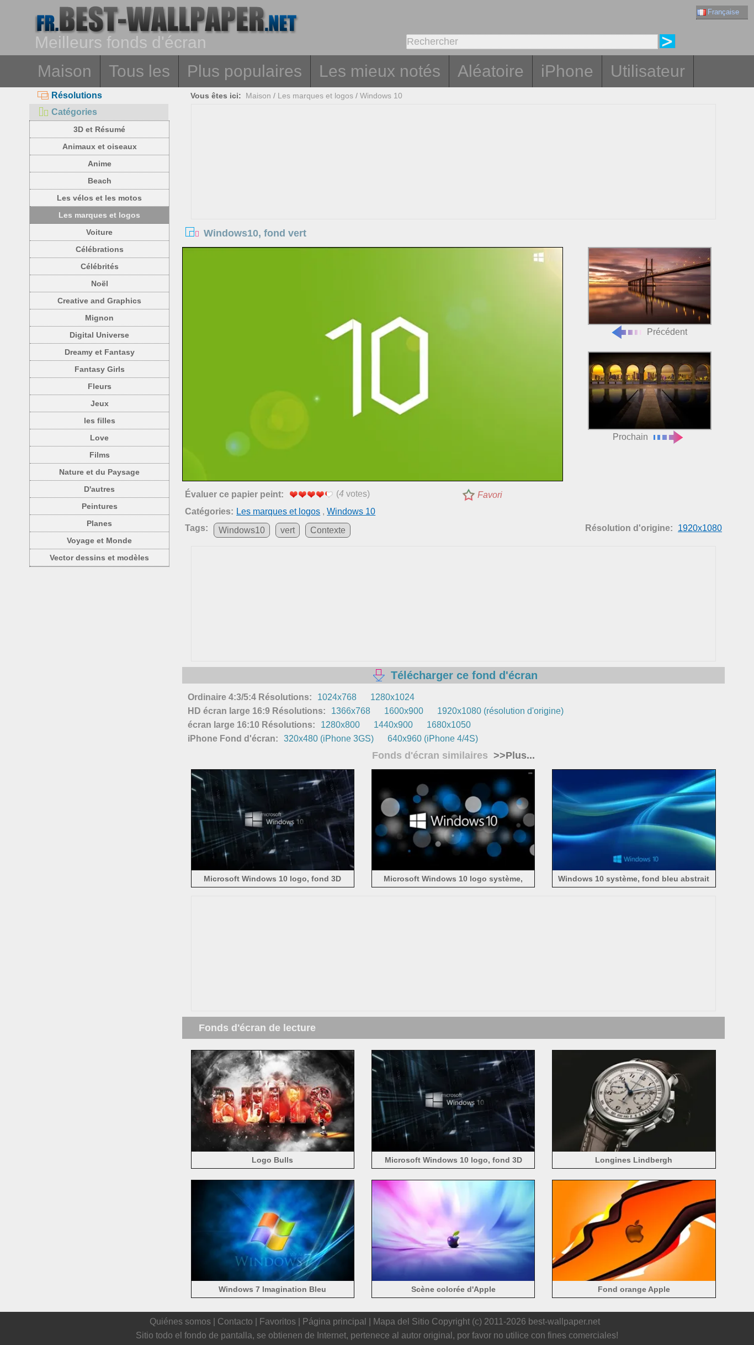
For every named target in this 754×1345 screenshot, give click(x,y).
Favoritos (277, 1321)
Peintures (100, 506)
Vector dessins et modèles (99, 557)
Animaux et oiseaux (99, 146)
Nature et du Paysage (99, 471)
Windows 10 (381, 95)
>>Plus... (513, 755)
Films (99, 454)
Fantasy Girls (100, 369)
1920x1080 (700, 528)
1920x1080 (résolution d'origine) (500, 711)
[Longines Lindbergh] (634, 1149)
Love (99, 437)
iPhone (567, 71)
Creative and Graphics (99, 300)
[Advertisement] (453, 187)
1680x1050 (449, 724)
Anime (99, 163)
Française (723, 12)
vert (287, 530)
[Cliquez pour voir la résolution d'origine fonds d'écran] (372, 366)
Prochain (630, 437)
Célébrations (100, 249)
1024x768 (337, 697)
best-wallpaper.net (564, 1321)
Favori (489, 495)
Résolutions (76, 95)
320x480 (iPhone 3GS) (329, 738)
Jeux (100, 403)
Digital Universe (99, 334)
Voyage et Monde (99, 540)
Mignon (99, 317)
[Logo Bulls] (273, 1149)
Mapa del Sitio (401, 1321)
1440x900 (393, 724)
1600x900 (403, 711)
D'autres (99, 489)
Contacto (235, 1321)
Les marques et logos (99, 215)
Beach (99, 180)
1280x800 (340, 724)
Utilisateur (647, 71)
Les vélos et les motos (99, 197)
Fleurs (99, 386)
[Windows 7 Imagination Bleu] (273, 1279)
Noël (99, 283)
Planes (99, 523)
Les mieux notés (379, 71)
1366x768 (350, 711)
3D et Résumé (99, 129)
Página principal (334, 1321)
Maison (65, 71)
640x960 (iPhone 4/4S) (432, 738)
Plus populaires (244, 71)
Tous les (139, 71)
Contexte (328, 530)
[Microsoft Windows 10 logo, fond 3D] (273, 868)
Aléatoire (491, 71)
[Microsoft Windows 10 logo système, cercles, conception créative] (453, 868)
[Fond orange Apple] (634, 1279)
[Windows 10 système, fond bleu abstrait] (634, 868)
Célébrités (100, 266)
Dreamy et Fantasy (100, 352)
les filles (99, 420)
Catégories (74, 112)
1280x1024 (392, 697)
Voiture (99, 232)
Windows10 (242, 530)
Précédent (667, 332)
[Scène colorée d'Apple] (453, 1279)
